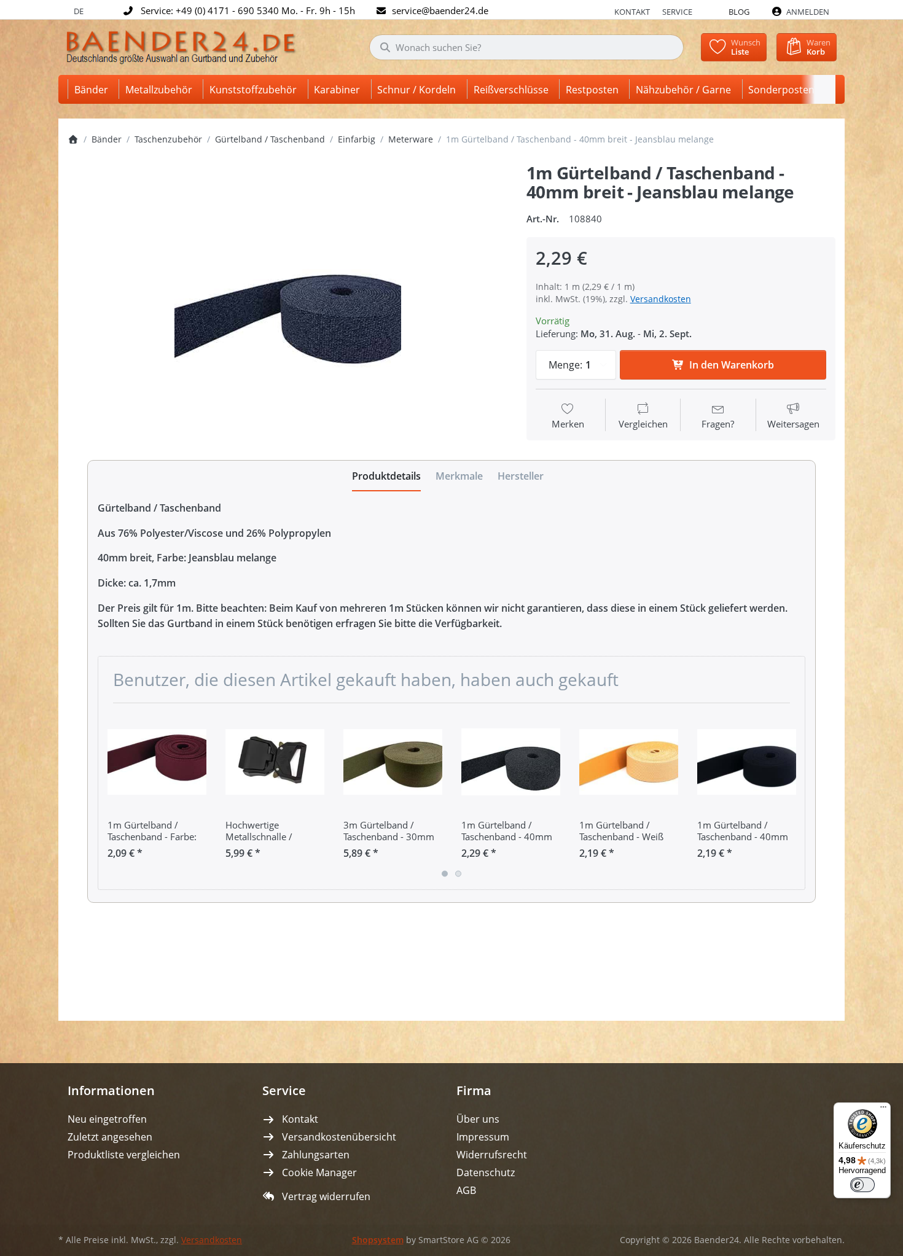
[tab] (386, 476)
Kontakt (632, 11)
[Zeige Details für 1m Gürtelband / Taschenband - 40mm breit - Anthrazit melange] (510, 761)
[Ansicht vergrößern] (288, 306)
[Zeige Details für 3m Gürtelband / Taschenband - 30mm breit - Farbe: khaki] (392, 761)
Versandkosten (660, 299)
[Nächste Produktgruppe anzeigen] (791, 796)
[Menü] (883, 1109)
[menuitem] (93, 89)
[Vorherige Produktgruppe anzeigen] (111, 796)
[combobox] (526, 47)
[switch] (862, 1184)
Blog (739, 11)
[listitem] (288, 306)
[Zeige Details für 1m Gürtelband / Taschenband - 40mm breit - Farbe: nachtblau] (746, 761)
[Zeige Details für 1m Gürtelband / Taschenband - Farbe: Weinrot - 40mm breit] (157, 761)
